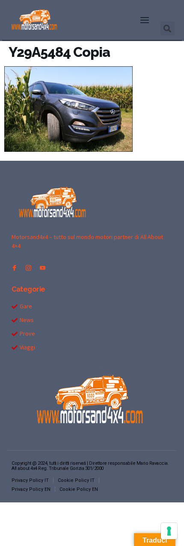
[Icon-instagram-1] (28, 268)
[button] (144, 20)
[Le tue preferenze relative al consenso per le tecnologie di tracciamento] (169, 531)
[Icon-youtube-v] (42, 268)
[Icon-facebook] (14, 268)
